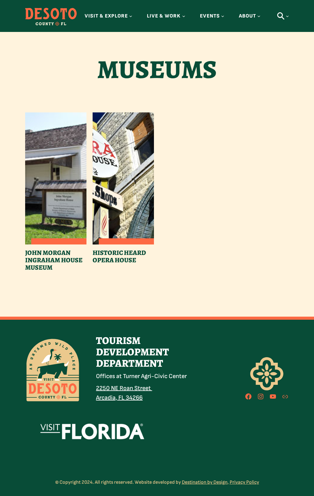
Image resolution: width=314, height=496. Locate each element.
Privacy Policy (244, 482)
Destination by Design (205, 482)
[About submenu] (258, 16)
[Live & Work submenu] (183, 16)
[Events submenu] (222, 16)
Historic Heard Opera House (119, 256)
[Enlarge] (72, 345)
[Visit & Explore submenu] (130, 16)
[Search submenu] (287, 16)
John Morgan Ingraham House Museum (53, 260)
